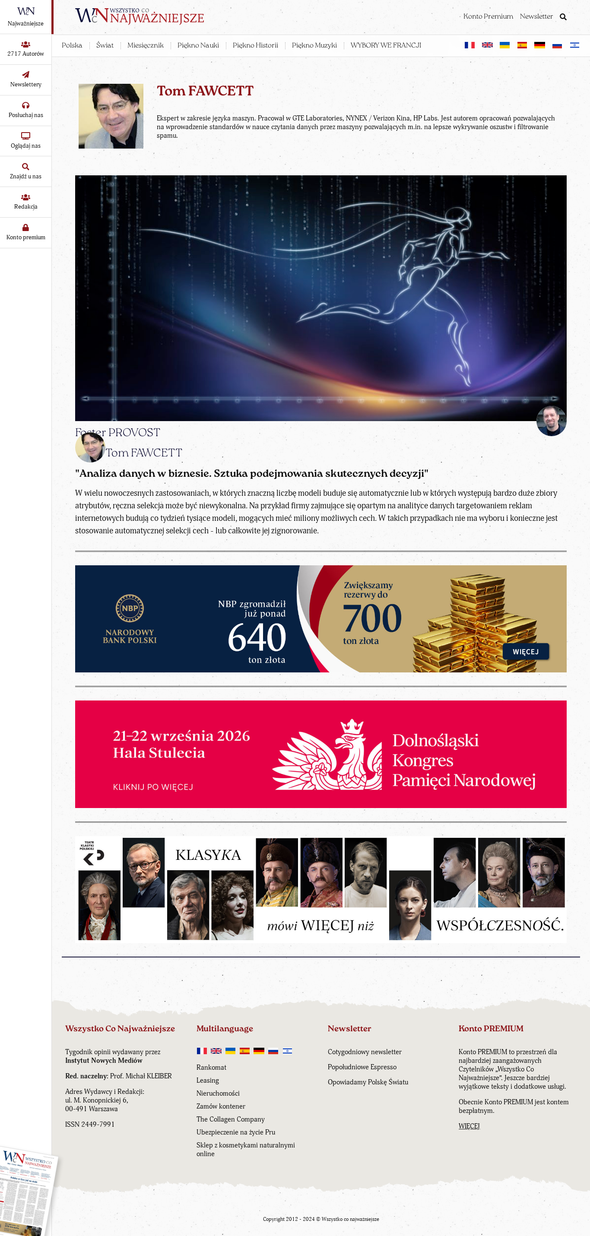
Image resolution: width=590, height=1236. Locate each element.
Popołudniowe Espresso (362, 1067)
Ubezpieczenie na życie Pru (236, 1132)
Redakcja (26, 206)
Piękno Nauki (198, 45)
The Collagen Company (231, 1119)
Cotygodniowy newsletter (365, 1052)
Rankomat (211, 1067)
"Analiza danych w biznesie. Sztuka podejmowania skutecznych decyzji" (251, 474)
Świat (105, 45)
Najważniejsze (26, 23)
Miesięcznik (145, 45)
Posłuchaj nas (26, 115)
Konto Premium (488, 16)
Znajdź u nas (25, 176)
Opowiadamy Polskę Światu (368, 1082)
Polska (72, 45)
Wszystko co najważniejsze (350, 1219)
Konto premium (25, 237)
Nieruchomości (218, 1093)
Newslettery (25, 84)
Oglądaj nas (26, 145)
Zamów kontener (221, 1106)
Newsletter (536, 16)
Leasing (208, 1080)
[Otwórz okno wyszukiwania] (563, 17)
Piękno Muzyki (314, 45)
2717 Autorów (25, 53)
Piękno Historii (255, 45)
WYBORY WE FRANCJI (386, 45)
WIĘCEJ (469, 1126)
